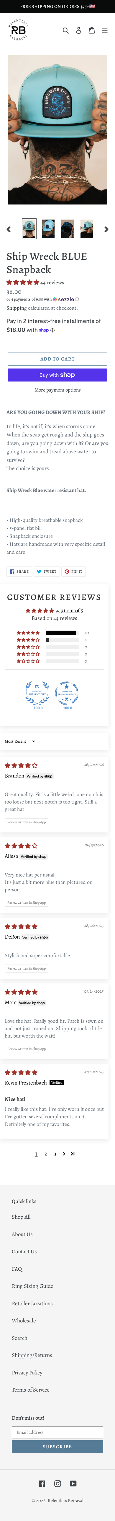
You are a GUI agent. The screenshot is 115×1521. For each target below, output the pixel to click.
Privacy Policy (27, 1372)
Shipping (16, 307)
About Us (22, 1234)
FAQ (17, 1269)
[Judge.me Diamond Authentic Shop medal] (37, 693)
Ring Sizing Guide (32, 1286)
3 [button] (55, 1154)
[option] (29, 229)
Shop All (21, 1217)
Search (19, 1338)
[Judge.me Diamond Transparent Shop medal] (66, 693)
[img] (21, 766)
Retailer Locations (32, 1303)
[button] (23, 282)
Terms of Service (31, 1390)
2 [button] (46, 1154)
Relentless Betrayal (65, 1500)
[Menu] (104, 30)
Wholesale (24, 1320)
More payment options (57, 390)
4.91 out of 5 (69, 610)
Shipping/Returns (32, 1355)
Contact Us (24, 1251)
